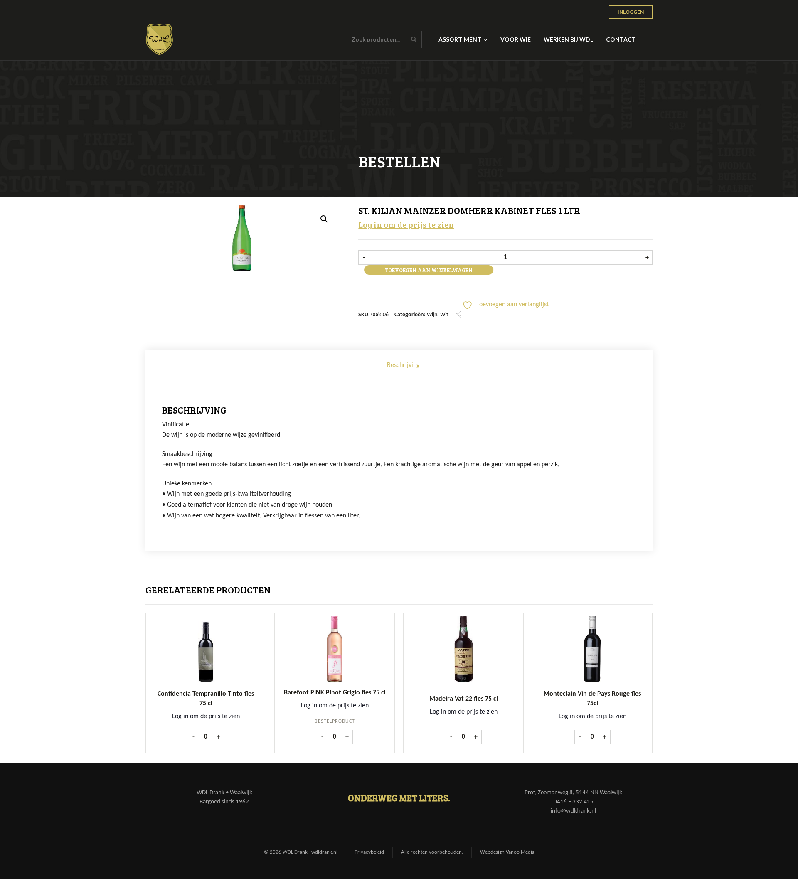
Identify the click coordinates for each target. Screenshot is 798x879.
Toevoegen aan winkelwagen (429, 270)
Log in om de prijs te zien (406, 224)
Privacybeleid (369, 852)
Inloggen (631, 12)
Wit (444, 315)
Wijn (432, 315)
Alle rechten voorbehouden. (432, 852)
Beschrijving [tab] (403, 365)
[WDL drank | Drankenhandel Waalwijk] (159, 39)
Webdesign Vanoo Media (507, 852)
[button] (324, 219)
